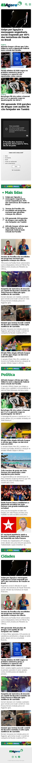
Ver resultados (16, 170)
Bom (6, 156)
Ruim (6, 159)
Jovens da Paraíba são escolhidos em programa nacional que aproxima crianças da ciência (15, 211)
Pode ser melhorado (11, 161)
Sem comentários (10, 163)
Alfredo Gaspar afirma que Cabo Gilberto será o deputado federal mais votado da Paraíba (16, 229)
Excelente (8, 157)
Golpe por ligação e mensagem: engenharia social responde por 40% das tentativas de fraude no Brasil (17, 200)
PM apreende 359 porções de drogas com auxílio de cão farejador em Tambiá (16, 220)
